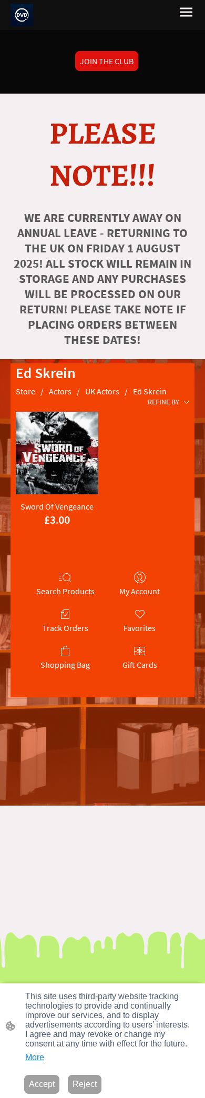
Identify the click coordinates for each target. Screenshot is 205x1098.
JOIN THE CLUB (107, 61)
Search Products (65, 591)
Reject (85, 1084)
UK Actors (102, 391)
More (34, 1057)
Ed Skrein (150, 391)
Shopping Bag (65, 664)
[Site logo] (22, 15)
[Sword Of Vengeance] (57, 453)
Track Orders (65, 628)
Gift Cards (139, 664)
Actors (60, 391)
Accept (42, 1084)
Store (25, 391)
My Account (139, 591)
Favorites (140, 628)
